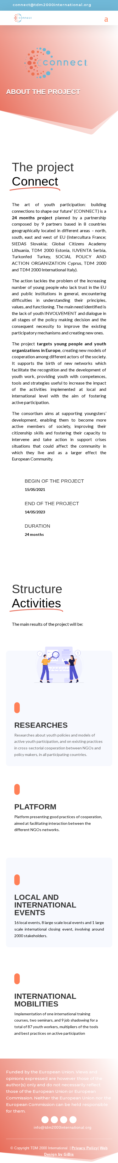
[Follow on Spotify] (63, 1119)
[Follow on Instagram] (54, 1119)
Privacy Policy (85, 1148)
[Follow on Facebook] (45, 1119)
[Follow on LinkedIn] (73, 1119)
